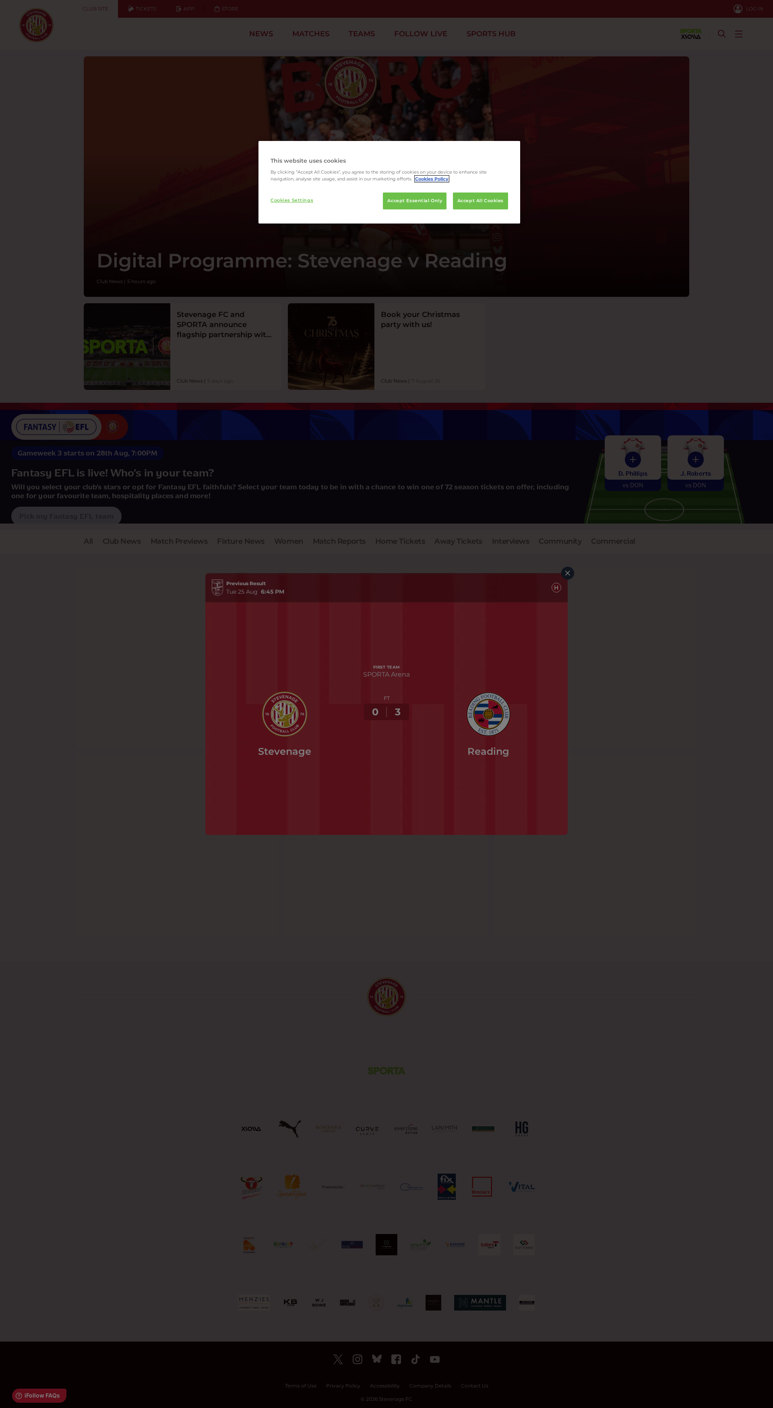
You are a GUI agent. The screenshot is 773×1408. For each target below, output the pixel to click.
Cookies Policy (432, 179)
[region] (389, 182)
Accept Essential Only (414, 200)
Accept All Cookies (480, 200)
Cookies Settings (292, 200)
